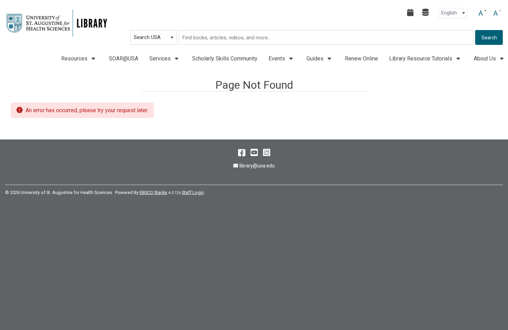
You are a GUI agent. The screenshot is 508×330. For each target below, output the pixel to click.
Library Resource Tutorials (421, 58)
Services (160, 58)
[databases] (426, 12)
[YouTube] (254, 152)
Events (277, 58)
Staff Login (193, 192)
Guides (316, 58)
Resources (75, 58)
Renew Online (361, 58)
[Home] (57, 23)
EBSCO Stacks (153, 192)
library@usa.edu (257, 166)
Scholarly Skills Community (224, 58)
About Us (485, 58)
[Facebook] (241, 152)
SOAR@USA (123, 58)
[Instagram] (266, 152)
